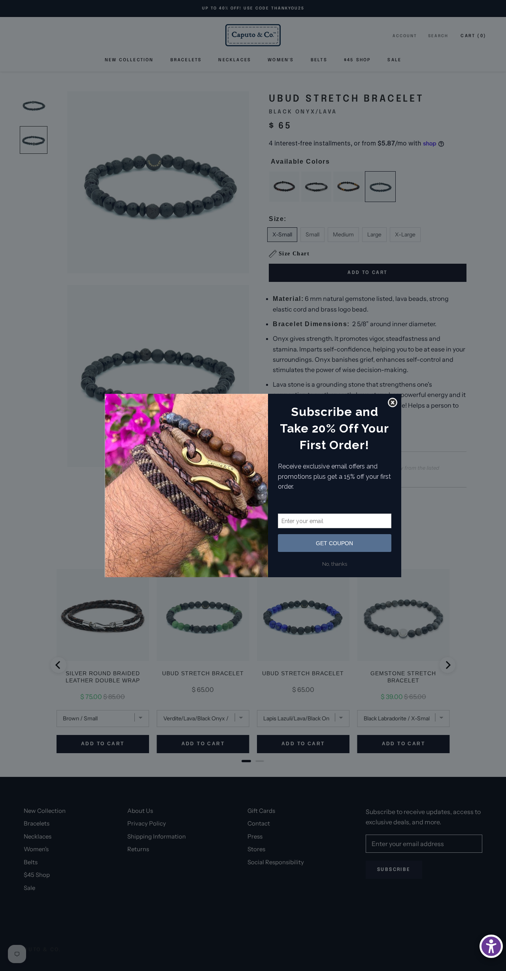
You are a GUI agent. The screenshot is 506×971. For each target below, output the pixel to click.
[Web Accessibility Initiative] (491, 946)
